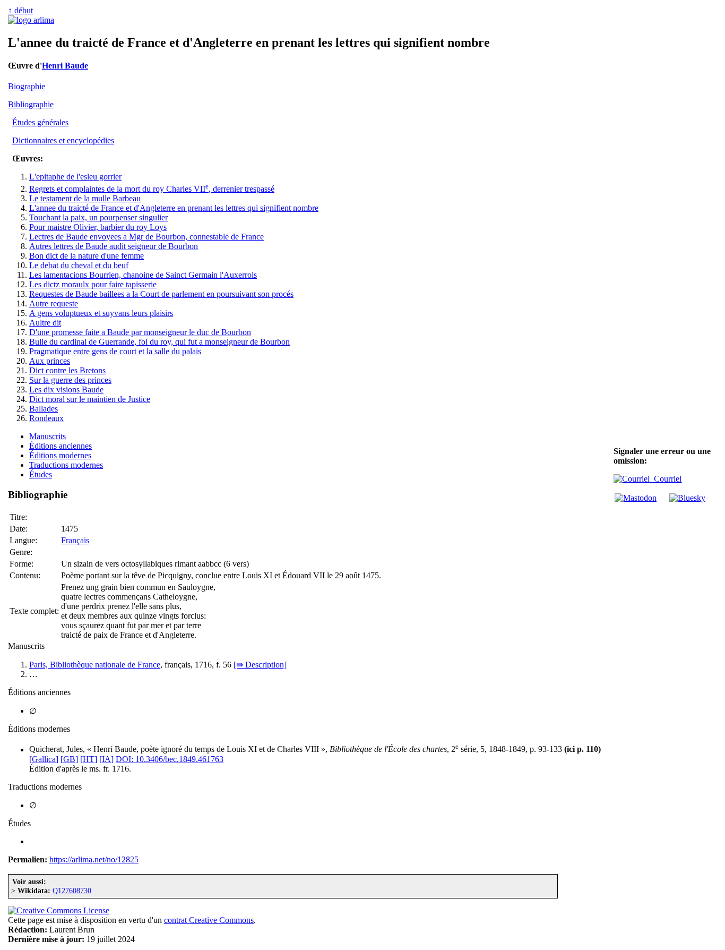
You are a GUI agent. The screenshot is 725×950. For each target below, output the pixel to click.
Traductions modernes (66, 464)
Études (40, 474)
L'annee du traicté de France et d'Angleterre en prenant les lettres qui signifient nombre (173, 207)
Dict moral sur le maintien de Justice (89, 399)
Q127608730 (72, 890)
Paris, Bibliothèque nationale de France (94, 664)
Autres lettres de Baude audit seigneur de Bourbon (113, 246)
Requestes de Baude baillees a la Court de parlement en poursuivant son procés (161, 293)
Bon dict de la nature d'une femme (86, 255)
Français (75, 540)
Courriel (665, 478)
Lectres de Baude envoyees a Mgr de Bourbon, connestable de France (146, 236)
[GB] (69, 759)
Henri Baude (65, 65)
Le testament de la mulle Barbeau (85, 198)
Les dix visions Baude (66, 389)
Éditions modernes (60, 455)
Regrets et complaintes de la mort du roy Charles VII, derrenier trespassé (151, 188)
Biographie (26, 86)
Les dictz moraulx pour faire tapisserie (93, 284)
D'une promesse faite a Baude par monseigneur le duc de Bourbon (140, 332)
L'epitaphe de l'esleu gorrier (75, 176)
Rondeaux (46, 418)
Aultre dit (45, 322)
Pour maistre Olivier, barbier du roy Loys (98, 227)
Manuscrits (47, 436)
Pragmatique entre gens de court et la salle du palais (115, 351)
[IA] (106, 759)
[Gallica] (43, 759)
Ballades (43, 408)
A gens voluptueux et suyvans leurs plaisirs (101, 313)
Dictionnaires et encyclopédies (63, 140)
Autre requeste (53, 303)
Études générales (40, 122)
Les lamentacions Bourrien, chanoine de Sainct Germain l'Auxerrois (143, 274)
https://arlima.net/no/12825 (94, 859)
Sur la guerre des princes (70, 379)
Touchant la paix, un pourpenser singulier (98, 217)
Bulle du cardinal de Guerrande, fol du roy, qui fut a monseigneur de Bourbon (159, 341)
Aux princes (49, 360)
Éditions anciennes (60, 445)
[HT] (88, 759)
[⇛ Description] (260, 664)
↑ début (20, 10)
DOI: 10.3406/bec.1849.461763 (169, 759)
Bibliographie (31, 104)
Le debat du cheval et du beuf (78, 265)
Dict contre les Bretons (67, 370)
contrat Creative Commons (209, 920)
